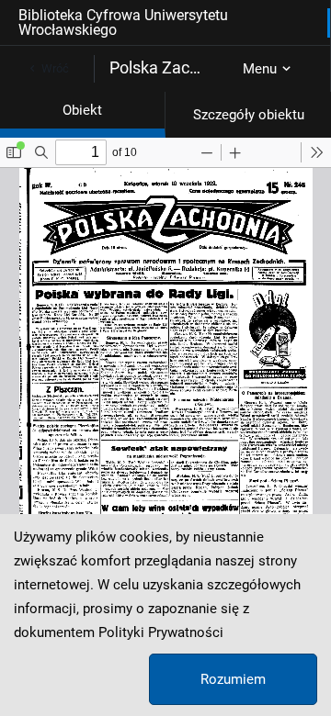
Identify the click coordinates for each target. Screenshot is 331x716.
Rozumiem (233, 679)
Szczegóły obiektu (248, 114)
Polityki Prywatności (160, 632)
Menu (260, 69)
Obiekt (82, 110)
